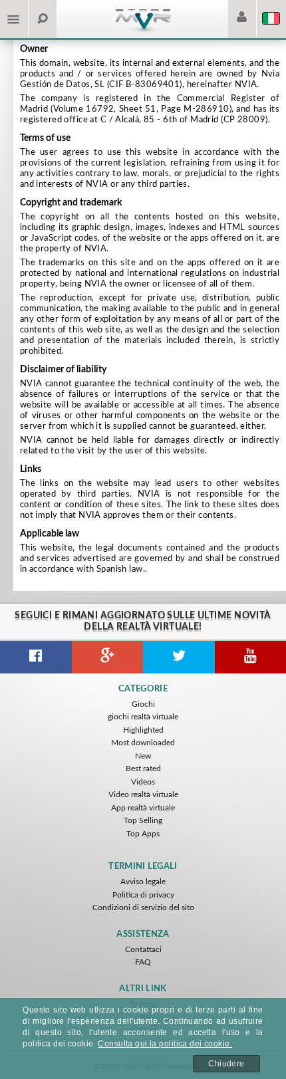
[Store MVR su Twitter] (179, 657)
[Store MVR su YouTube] (251, 657)
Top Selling (143, 820)
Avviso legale (143, 882)
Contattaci (143, 949)
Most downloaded (143, 743)
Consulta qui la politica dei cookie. (165, 1043)
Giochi (143, 704)
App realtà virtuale (143, 808)
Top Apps (143, 834)
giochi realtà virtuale (143, 717)
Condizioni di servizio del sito (143, 907)
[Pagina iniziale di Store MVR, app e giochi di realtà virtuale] (143, 31)
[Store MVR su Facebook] (36, 657)
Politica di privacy (143, 895)
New (143, 756)
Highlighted (143, 730)
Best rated (143, 769)
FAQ (143, 962)
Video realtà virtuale (143, 794)
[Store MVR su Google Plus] (108, 657)
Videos (143, 782)
